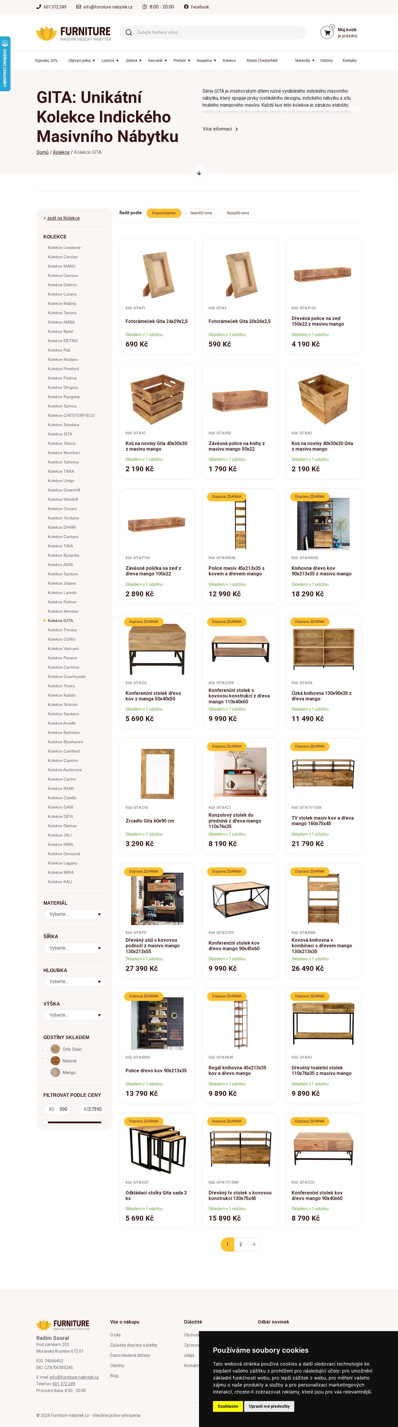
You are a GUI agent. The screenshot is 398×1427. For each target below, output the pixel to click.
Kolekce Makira (62, 303)
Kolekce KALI (60, 881)
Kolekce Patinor (62, 602)
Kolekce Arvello (62, 723)
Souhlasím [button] (228, 1406)
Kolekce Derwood (64, 853)
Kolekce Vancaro (63, 648)
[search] (129, 32)
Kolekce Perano (62, 657)
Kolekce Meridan (63, 611)
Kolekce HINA (60, 844)
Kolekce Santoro (63, 574)
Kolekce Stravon (63, 704)
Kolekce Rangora (64, 396)
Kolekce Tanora (62, 312)
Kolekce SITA (60, 434)
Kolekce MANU (61, 266)
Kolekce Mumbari (64, 452)
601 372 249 (55, 7)
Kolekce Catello (62, 797)
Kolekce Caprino (63, 760)
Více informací (217, 129)
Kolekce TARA (61, 471)
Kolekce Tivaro (61, 685)
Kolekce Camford (64, 751)
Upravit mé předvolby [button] (269, 1406)
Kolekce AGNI (60, 564)
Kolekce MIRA (61, 872)
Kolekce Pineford (63, 368)
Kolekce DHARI (62, 527)
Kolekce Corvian (63, 256)
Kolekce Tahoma (63, 462)
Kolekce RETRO (63, 340)
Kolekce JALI (60, 835)
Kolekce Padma (62, 378)
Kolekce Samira (62, 406)
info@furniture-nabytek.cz (108, 7)
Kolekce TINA (60, 546)
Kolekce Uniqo (61, 480)
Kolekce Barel (60, 331)
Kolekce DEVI (60, 816)
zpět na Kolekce (63, 218)
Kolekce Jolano (62, 583)
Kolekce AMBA (61, 322)
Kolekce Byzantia (63, 555)
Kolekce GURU (61, 639)
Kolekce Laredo (62, 592)
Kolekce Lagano (63, 863)
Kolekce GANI (60, 807)
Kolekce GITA (60, 620)
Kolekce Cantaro (63, 536)
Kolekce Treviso (62, 630)
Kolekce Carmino (63, 667)
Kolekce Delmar (62, 825)
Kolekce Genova (63, 275)
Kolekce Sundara (63, 424)
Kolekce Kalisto (62, 695)
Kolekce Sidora (61, 443)
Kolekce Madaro (63, 359)
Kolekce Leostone (64, 247)
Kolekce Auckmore (65, 769)
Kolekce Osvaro (62, 508)
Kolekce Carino (62, 779)
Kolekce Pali (59, 350)
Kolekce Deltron (62, 284)
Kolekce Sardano (63, 713)
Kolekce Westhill (63, 499)
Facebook (200, 7)
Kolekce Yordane (63, 518)
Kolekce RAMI (61, 788)
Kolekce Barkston (64, 732)
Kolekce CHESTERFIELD (71, 415)
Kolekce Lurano (62, 294)
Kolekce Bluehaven (65, 741)
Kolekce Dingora (63, 387)
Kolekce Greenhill (64, 490)
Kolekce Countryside (67, 676)
